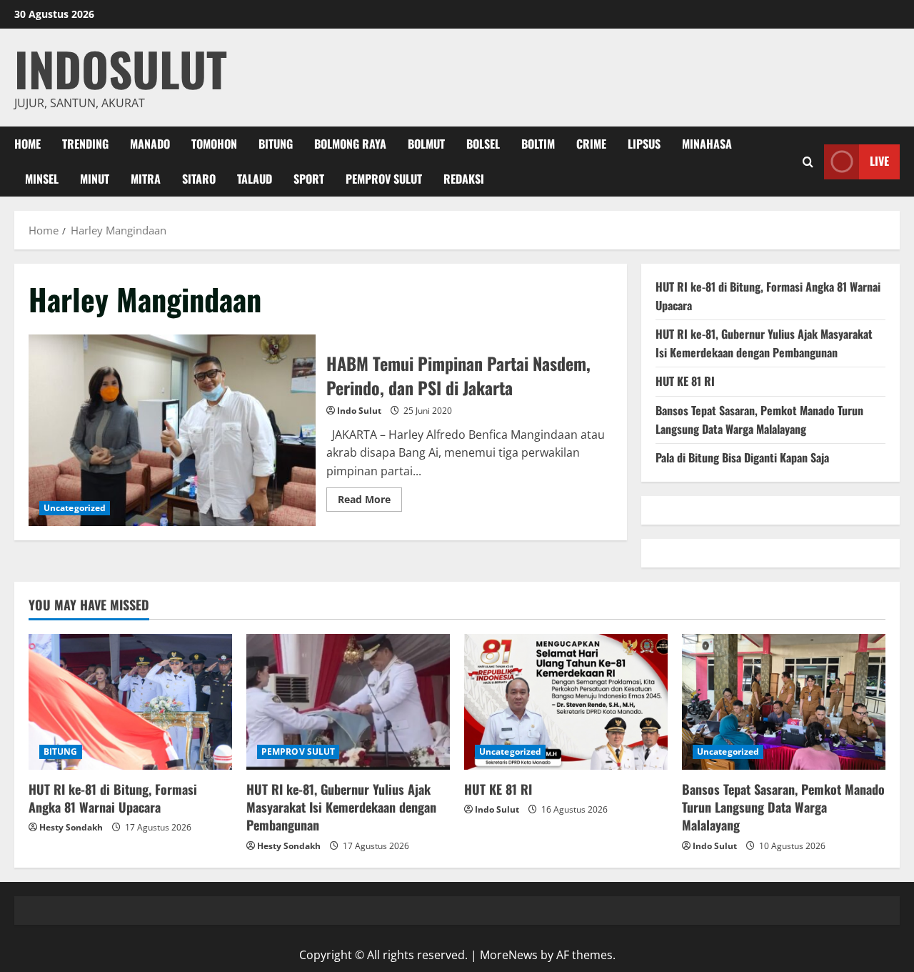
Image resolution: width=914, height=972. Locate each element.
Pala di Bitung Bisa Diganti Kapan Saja (742, 457)
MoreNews (509, 955)
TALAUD (254, 178)
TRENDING (85, 143)
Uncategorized (75, 508)
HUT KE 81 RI (685, 381)
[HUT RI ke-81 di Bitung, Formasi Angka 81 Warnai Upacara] (130, 702)
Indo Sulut (359, 411)
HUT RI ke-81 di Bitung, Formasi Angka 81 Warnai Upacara (113, 798)
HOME (27, 143)
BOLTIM (538, 143)
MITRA (146, 178)
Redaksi (463, 178)
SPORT (308, 178)
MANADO (150, 143)
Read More (370, 502)
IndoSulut (120, 68)
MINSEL (42, 178)
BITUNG (275, 143)
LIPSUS (644, 143)
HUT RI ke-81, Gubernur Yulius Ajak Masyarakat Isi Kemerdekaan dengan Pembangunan (764, 343)
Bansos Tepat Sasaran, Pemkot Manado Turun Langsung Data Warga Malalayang (759, 419)
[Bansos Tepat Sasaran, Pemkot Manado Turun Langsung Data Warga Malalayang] (783, 702)
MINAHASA (707, 143)
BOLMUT (426, 143)
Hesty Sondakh (71, 827)
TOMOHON (214, 143)
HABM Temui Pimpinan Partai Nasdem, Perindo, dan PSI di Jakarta (172, 430)
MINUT (94, 178)
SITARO (199, 178)
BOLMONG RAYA (350, 143)
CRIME (591, 143)
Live (879, 160)
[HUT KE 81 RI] (566, 702)
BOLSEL (483, 143)
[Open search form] (808, 162)
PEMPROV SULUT (384, 178)
